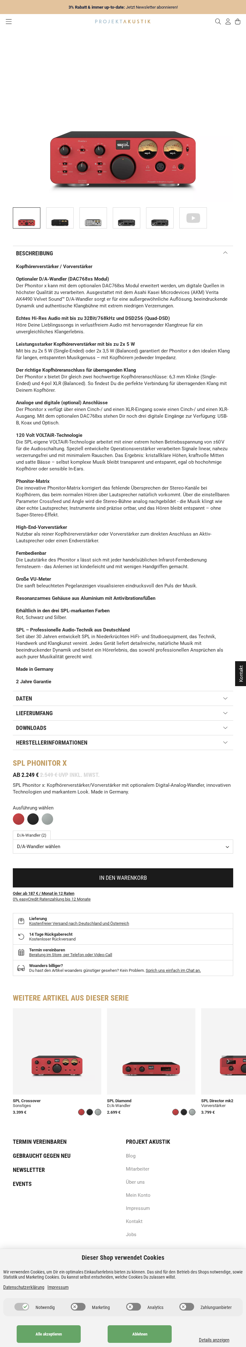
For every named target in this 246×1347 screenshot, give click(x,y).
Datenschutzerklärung (23, 1287)
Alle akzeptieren (49, 1334)
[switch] (21, 1307)
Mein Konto (138, 1195)
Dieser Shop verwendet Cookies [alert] (123, 1257)
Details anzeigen (214, 1340)
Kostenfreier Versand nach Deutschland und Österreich (79, 923)
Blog (130, 1156)
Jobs (131, 1234)
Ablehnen (139, 1334)
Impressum (138, 1208)
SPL (19, 763)
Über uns (135, 1182)
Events (22, 1184)
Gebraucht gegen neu (41, 1155)
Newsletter (29, 1169)
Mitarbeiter (137, 1169)
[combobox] (123, 847)
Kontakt (134, 1221)
